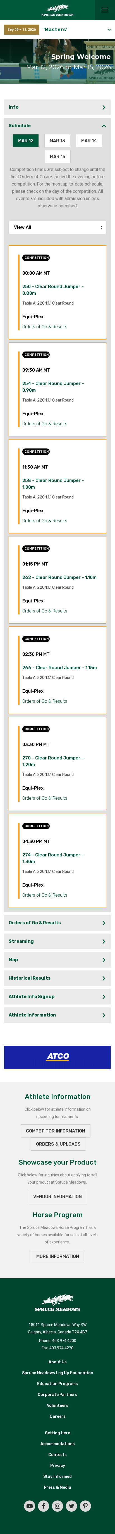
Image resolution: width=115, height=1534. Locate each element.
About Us (58, 1362)
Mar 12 (25, 140)
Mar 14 (89, 140)
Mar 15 (57, 156)
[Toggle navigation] (105, 10)
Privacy (57, 1465)
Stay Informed (57, 1476)
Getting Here (57, 1433)
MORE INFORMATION (57, 1256)
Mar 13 (57, 140)
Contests (57, 1454)
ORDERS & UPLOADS (58, 1144)
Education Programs (57, 1383)
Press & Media (57, 1487)
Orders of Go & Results (44, 326)
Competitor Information (55, 1131)
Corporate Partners (57, 1394)
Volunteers (57, 1405)
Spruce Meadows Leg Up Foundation (57, 1373)
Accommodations (57, 1444)
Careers (58, 1416)
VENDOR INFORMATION (57, 1196)
